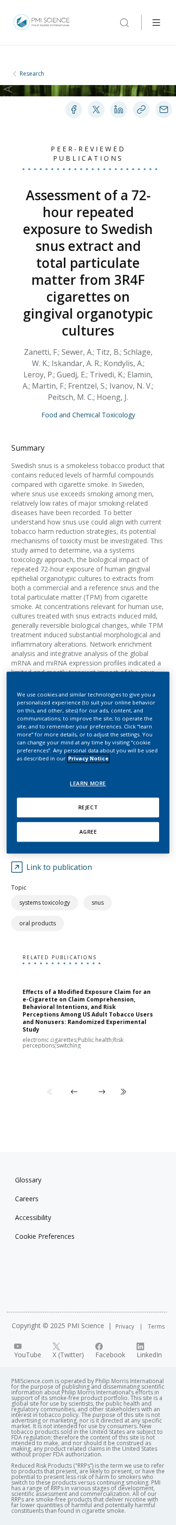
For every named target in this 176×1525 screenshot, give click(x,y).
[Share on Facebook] (73, 109)
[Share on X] (96, 109)
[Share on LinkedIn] (118, 109)
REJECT (88, 807)
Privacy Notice (88, 758)
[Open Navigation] (156, 22)
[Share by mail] (163, 109)
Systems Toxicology (44, 903)
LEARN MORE (88, 783)
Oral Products (37, 923)
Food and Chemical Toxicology (88, 414)
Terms (156, 1326)
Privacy (125, 1326)
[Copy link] (141, 109)
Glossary (28, 1179)
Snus (98, 903)
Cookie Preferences (45, 1236)
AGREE (88, 831)
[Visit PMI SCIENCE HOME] (41, 22)
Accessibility (33, 1217)
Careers (26, 1198)
